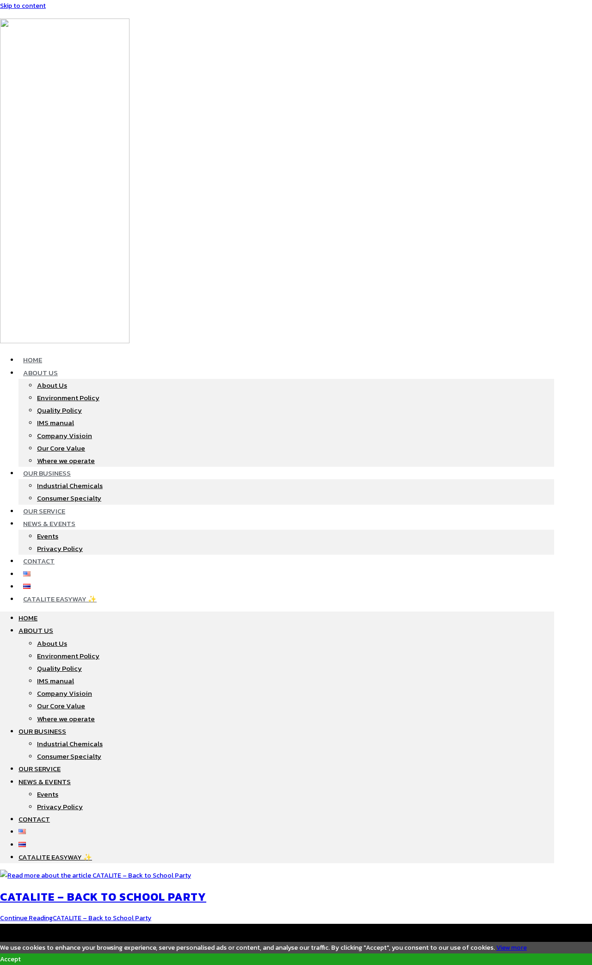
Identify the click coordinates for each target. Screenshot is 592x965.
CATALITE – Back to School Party (103, 897)
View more (511, 948)
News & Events (49, 523)
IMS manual (55, 422)
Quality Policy (59, 410)
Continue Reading (75, 918)
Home (32, 359)
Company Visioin (64, 435)
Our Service (44, 511)
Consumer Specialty (69, 498)
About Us (40, 372)
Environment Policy (68, 397)
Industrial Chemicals (70, 485)
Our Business (47, 473)
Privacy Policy (60, 548)
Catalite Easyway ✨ (60, 599)
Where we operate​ (66, 460)
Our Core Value (61, 448)
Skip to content (23, 6)
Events (47, 536)
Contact (39, 561)
